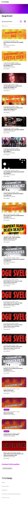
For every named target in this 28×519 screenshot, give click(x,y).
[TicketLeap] (5, 478)
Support (3, 482)
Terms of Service (5, 486)
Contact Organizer (7, 468)
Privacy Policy (4, 490)
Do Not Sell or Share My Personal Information (11, 494)
